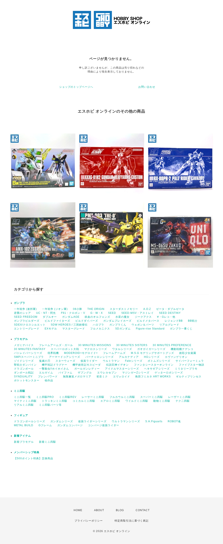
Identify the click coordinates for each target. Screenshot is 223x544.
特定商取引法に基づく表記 (132, 520)
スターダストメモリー (124, 309)
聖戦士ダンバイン (25, 364)
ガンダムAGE (70, 316)
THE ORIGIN (96, 309)
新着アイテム (22, 435)
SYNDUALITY (23, 376)
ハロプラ (98, 324)
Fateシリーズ (133, 360)
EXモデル (51, 328)
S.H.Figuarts (153, 421)
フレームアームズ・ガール (56, 345)
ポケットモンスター (26, 380)
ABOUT (99, 510)
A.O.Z (147, 309)
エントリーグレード (26, 328)
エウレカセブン (107, 372)
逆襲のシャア (22, 312)
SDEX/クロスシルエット (30, 324)
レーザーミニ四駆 (179, 397)
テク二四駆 (183, 400)
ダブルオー (50, 316)
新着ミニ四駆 (47, 441)
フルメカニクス (100, 328)
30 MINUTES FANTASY (30, 349)
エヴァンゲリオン (176, 356)
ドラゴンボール (24, 368)
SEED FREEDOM (25, 316)
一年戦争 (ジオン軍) (55, 309)
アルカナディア (129, 356)
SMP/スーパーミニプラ (29, 356)
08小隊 (77, 309)
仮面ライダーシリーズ (92, 421)
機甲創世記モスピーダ (87, 364)
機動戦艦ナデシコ (182, 349)
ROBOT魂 (174, 421)
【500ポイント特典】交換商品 (33, 458)
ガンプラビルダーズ (26, 320)
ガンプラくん (117, 324)
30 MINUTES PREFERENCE (172, 345)
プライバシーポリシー (88, 520)
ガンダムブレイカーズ (117, 320)
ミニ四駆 (19, 390)
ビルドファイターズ (57, 320)
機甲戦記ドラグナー (54, 364)
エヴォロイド (121, 376)
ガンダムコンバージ (70, 425)
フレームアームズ (114, 353)
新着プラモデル (24, 441)
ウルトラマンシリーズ (126, 421)
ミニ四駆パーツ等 (50, 404)
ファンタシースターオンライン (154, 364)
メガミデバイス (24, 345)
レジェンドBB (174, 320)
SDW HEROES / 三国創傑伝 (69, 324)
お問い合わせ (146, 86)
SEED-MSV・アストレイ (137, 312)
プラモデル (21, 339)
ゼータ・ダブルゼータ (170, 309)
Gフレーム (45, 425)
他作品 (49, 380)
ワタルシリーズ (122, 349)
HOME (78, 510)
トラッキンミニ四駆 (54, 400)
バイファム (65, 372)
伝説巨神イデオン (117, 364)
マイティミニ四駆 (25, 400)
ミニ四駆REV (67, 397)
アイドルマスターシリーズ (122, 368)
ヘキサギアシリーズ (157, 368)
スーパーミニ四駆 (151, 397)
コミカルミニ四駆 (84, 400)
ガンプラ (19, 302)
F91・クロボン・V (73, 312)
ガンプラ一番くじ (181, 328)
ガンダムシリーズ (61, 421)
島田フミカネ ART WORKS (153, 376)
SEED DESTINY (170, 312)
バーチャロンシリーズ (99, 356)
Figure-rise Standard (150, 328)
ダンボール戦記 (24, 372)
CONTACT (143, 510)
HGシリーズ (152, 356)
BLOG (120, 510)
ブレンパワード (48, 376)
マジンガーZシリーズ (135, 372)
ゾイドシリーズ (24, 360)
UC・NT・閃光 (46, 312)
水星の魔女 (122, 316)
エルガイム (46, 372)
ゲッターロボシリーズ (169, 372)
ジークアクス (143, 316)
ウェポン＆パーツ (143, 324)
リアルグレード (169, 324)
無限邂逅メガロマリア (77, 376)
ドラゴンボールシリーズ (29, 421)
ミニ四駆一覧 (22, 397)
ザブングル (85, 372)
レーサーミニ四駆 (93, 397)
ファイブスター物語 (191, 364)
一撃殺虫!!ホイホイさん (54, 368)
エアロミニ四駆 (110, 400)
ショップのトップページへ (76, 86)
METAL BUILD (23, 425)
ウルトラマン (111, 360)
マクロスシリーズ (95, 349)
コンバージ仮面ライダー (103, 425)
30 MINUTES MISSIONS (94, 345)
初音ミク (102, 376)
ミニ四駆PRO (45, 397)
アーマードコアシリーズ (64, 356)
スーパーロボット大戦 (65, 349)
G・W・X (96, 312)
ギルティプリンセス (188, 376)
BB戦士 (193, 320)
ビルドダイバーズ (86, 320)
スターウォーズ (65, 360)
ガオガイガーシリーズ (151, 349)
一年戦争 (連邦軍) (25, 309)
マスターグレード (73, 328)
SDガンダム (123, 328)
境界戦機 (53, 353)
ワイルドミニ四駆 (136, 400)
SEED (112, 312)
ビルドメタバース (148, 320)
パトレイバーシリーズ (28, 353)
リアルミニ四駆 (24, 404)
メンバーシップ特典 (26, 452)
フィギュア (21, 415)
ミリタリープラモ (186, 368)
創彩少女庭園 (187, 353)
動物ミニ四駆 (161, 400)
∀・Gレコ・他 (166, 316)
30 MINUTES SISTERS (131, 345)
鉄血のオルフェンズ (97, 316)
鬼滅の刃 (44, 360)
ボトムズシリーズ (159, 360)
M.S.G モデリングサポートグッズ (152, 353)
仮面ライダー (89, 360)
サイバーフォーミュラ (190, 360)
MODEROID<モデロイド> (81, 353)
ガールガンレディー (87, 368)
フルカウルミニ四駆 (122, 397)
